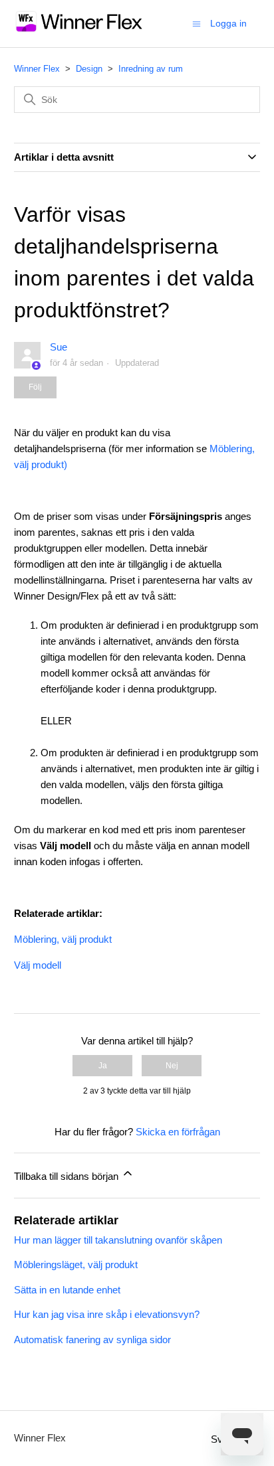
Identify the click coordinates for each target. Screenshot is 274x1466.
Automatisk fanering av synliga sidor (92, 1339)
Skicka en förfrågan (178, 1131)
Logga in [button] (228, 23)
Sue (58, 347)
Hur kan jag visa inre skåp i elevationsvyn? (107, 1314)
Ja (102, 1065)
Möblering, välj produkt (63, 939)
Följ (35, 387)
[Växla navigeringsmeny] (196, 23)
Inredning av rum (150, 69)
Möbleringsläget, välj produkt (76, 1264)
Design (89, 69)
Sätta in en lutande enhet (67, 1289)
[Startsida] (79, 30)
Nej (172, 1065)
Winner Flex (37, 69)
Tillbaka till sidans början (67, 1176)
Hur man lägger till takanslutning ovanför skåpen (118, 1240)
